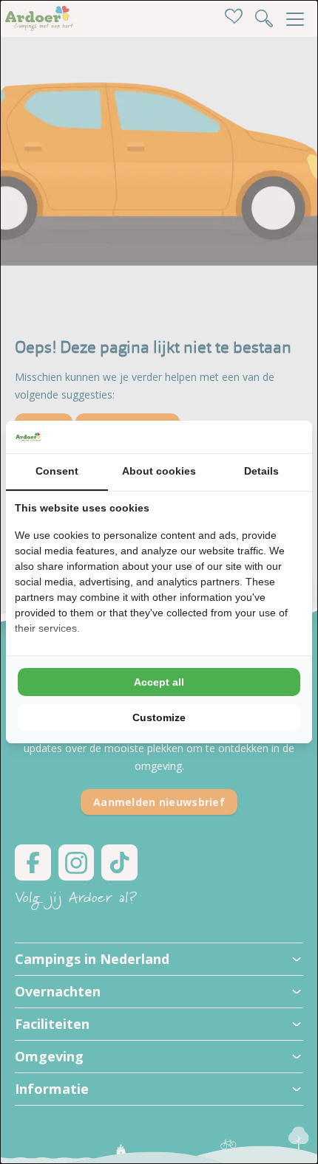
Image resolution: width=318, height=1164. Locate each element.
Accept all (159, 682)
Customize (159, 717)
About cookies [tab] (159, 471)
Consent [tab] (56, 471)
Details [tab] (261, 471)
